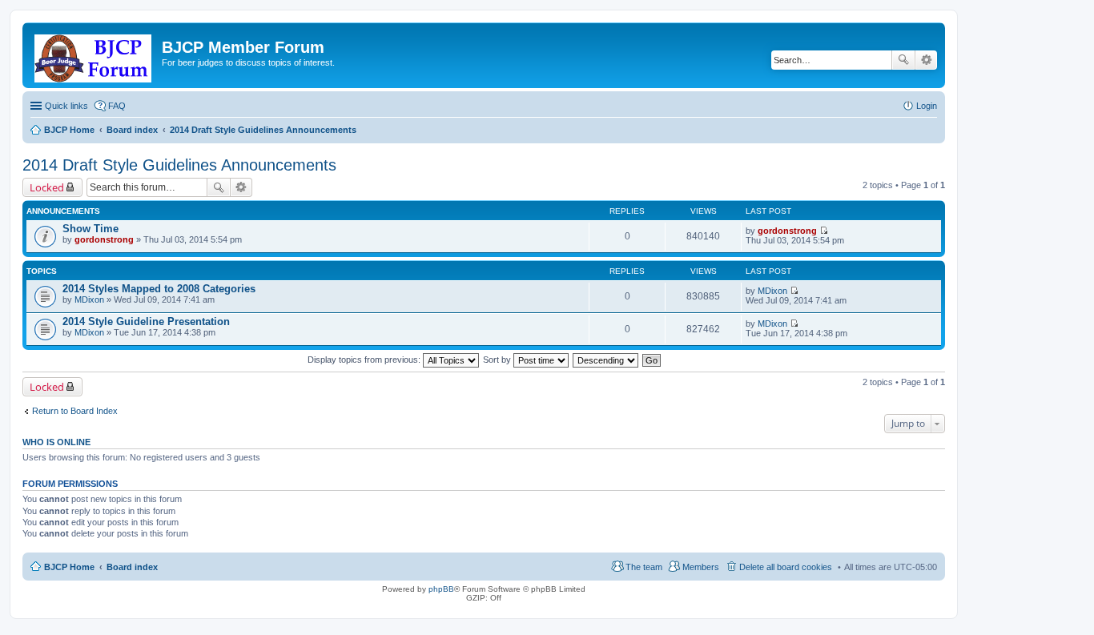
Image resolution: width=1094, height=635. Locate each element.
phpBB (441, 589)
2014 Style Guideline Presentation (146, 321)
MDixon (89, 299)
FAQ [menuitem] (117, 106)
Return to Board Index (75, 411)
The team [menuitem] (643, 567)
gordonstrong (104, 239)
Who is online (56, 442)
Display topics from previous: (365, 359)
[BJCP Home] (94, 55)
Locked (47, 187)
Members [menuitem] (700, 567)
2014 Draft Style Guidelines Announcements (179, 165)
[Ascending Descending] (606, 359)
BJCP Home (69, 567)
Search (903, 60)
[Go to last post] (823, 230)
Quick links (66, 106)
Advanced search (926, 60)
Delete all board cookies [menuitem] (785, 567)
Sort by (498, 359)
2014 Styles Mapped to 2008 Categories (158, 289)
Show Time (90, 229)
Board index (132, 567)
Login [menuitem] (926, 106)
